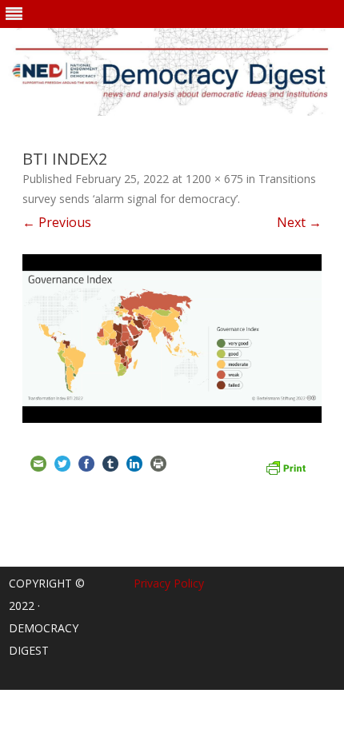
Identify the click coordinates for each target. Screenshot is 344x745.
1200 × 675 (214, 178)
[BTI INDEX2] (172, 338)
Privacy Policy (169, 583)
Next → (299, 222)
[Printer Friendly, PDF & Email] (285, 466)
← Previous (56, 222)
